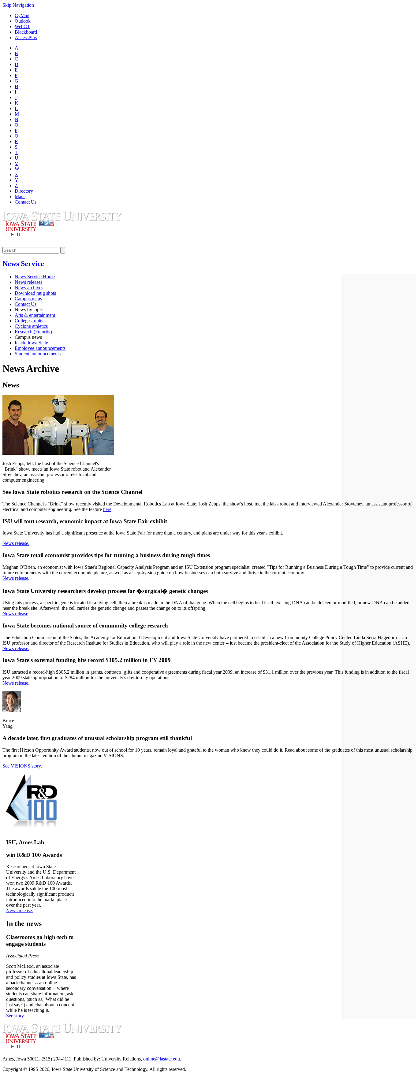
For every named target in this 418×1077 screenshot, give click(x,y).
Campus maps (28, 298)
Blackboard (26, 32)
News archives (29, 287)
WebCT (22, 26)
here (107, 509)
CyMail (22, 15)
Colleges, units (29, 320)
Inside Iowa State (31, 342)
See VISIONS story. (22, 765)
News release (15, 613)
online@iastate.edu (161, 1058)
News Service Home (35, 276)
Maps (20, 196)
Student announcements (38, 353)
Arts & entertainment (35, 315)
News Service (23, 264)
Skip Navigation (18, 5)
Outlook (23, 21)
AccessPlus (26, 37)
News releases (28, 282)
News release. (15, 543)
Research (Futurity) (33, 331)
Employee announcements (40, 348)
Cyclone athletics (31, 326)
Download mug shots (35, 293)
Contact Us (25, 202)
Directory (24, 191)
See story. (15, 1015)
